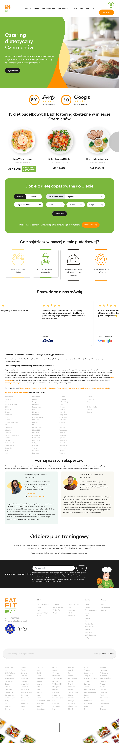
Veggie (55, 613)
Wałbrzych (103, 667)
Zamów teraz (106, 12)
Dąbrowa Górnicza (11, 698)
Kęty (6, 450)
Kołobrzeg (40, 667)
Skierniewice (72, 706)
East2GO (111, 654)
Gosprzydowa (10, 445)
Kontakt (103, 610)
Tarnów (62, 427)
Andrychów (9, 397)
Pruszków (71, 670)
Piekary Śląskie (57, 698)
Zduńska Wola (105, 698)
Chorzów (8, 689)
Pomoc (89, 8)
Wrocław (103, 684)
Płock (54, 709)
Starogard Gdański (90, 678)
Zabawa (89, 397)
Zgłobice (89, 409)
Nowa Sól (40, 706)
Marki (39, 698)
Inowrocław (25, 689)
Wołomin (103, 681)
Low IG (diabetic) (58, 607)
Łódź (38, 695)
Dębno (7, 438)
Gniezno (24, 673)
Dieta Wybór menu (22, 159)
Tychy (86, 709)
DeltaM (103, 654)
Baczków (8, 399)
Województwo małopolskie (16, 392)
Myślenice (35, 433)
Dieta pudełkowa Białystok (28, 388)
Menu (87, 613)
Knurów (24, 709)
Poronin (62, 397)
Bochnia (8, 409)
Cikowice (8, 430)
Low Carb (71, 610)
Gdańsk (8, 706)
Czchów (8, 433)
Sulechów (63, 420)
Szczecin (87, 684)
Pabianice (55, 692)
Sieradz (70, 698)
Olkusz (34, 448)
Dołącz (81, 568)
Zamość (103, 689)
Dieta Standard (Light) (59, 159)
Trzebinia (62, 433)
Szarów (62, 425)
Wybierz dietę (12, 71)
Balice (7, 402)
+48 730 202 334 (14, 618)
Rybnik (70, 684)
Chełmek (8, 425)
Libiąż (34, 409)
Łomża (39, 692)
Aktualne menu (64, 8)
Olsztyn (55, 667)
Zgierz (102, 701)
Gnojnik (7, 440)
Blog (81, 8)
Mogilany (35, 422)
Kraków (35, 399)
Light (39, 610)
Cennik (37, 8)
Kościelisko (36, 397)
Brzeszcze (8, 415)
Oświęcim (35, 450)
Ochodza (35, 443)
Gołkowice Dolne (11, 443)
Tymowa (62, 438)
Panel (111, 5)
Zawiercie (103, 692)
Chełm (7, 687)
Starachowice (89, 673)
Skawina (62, 409)
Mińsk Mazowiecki (43, 701)
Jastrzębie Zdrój (26, 692)
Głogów (24, 670)
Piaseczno (56, 695)
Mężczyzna (34, 197)
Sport (39, 616)
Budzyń (7, 420)
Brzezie (7, 417)
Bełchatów (9, 667)
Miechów (35, 420)
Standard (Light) (43, 613)
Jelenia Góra (25, 698)
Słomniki (62, 412)
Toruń (86, 706)
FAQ (102, 604)
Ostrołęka (55, 673)
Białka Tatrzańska (11, 404)
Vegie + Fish (57, 610)
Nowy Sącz (36, 438)
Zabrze (102, 687)
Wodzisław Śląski (106, 678)
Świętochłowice (89, 689)
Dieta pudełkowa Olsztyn (84, 388)
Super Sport (57, 604)
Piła (53, 701)
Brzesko (7, 412)
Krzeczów (35, 404)
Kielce (23, 706)
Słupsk (70, 709)
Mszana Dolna (37, 427)
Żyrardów (103, 709)
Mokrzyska (36, 425)
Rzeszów (71, 687)
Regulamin (88, 618)
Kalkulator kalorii (106, 607)
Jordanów (8, 448)
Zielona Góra (104, 703)
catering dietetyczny (12, 383)
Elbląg (7, 701)
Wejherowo (104, 673)
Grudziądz (24, 687)
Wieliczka (63, 443)
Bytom (7, 684)
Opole (54, 670)
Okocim (35, 445)
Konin (39, 670)
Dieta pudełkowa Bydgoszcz (47, 388)
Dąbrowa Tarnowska (12, 435)
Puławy (70, 673)
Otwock (55, 689)
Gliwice (23, 667)
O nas (75, 8)
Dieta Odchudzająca (97, 159)
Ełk (6, 703)
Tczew (86, 698)
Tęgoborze (63, 430)
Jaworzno (24, 695)
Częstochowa (10, 695)
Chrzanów (8, 427)
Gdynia (7, 709)
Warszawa (103, 670)
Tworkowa (63, 435)
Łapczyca (35, 415)
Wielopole (63, 448)
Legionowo (40, 678)
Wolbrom (63, 453)
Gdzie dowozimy (48, 8)
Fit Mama (71, 616)
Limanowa (35, 412)
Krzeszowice (36, 407)
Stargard (87, 676)
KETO (70, 613)
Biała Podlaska (10, 673)
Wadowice (63, 440)
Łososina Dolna (37, 417)
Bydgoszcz (9, 681)
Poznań (71, 667)
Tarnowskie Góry (90, 692)
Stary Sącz (63, 415)
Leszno (39, 684)
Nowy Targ (36, 440)
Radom (70, 676)
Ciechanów (9, 692)
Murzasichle (36, 430)
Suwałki (86, 681)
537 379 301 (31, 494)
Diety (27, 8)
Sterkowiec (63, 417)
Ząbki (102, 695)
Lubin (38, 687)
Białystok (8, 676)
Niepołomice (36, 435)
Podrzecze (35, 453)
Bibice (7, 407)
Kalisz (23, 701)
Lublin (39, 689)
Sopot (86, 667)
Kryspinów (36, 402)
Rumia (70, 681)
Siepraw (62, 407)
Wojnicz (62, 450)
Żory (101, 706)
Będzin (7, 670)
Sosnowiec (88, 670)
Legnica (39, 681)
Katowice (24, 703)
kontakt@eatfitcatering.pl (36, 496)
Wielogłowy (64, 445)
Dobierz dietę (59, 214)
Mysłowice (40, 703)
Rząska (62, 404)
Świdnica (87, 687)
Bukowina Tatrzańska (12, 422)
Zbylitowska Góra (93, 407)
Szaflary (62, 422)
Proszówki (63, 399)
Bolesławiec (9, 678)
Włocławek (104, 676)
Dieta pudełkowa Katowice (66, 388)
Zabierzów (90, 399)
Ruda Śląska (72, 678)
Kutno (39, 676)
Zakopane (90, 402)
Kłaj (6, 453)
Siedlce (70, 689)
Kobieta (20, 197)
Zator (88, 404)
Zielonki (89, 412)
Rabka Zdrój (64, 402)
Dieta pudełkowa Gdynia (101, 388)
